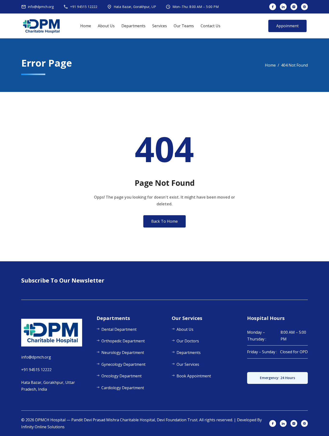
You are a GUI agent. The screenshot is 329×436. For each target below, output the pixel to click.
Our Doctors (188, 341)
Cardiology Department (122, 387)
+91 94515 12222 (36, 369)
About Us (106, 25)
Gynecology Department (123, 364)
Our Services (188, 364)
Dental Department (119, 329)
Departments (133, 25)
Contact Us (210, 25)
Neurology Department (122, 352)
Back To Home (164, 221)
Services (159, 25)
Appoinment (287, 25)
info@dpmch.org (36, 357)
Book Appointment (194, 376)
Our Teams (184, 25)
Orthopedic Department (123, 341)
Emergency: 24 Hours (277, 377)
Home (85, 25)
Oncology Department (121, 376)
